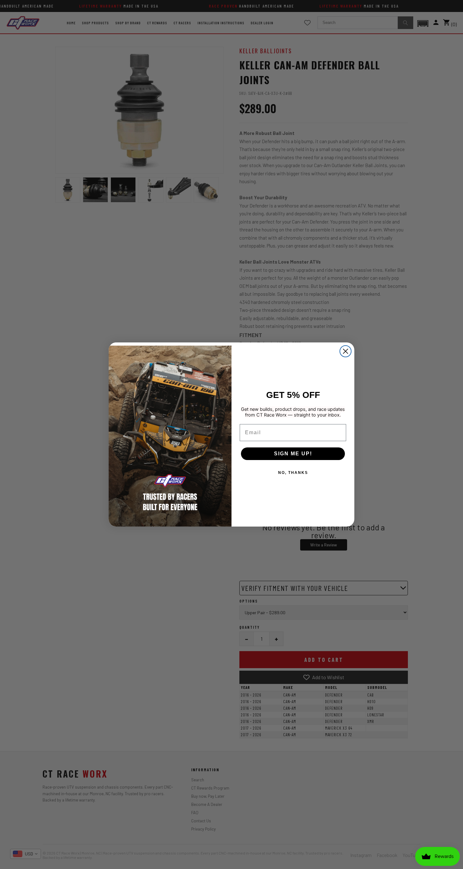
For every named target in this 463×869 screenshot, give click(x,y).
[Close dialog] (345, 351)
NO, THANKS (293, 472)
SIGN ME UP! (293, 453)
